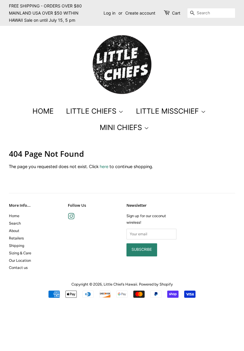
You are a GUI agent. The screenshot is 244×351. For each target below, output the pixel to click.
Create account (140, 12)
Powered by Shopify (156, 284)
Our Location (20, 260)
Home (43, 111)
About (14, 230)
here (104, 166)
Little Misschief (168, 111)
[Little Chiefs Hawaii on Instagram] (71, 217)
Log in (109, 12)
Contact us (18, 267)
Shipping (16, 245)
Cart (176, 12)
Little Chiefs (92, 111)
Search (15, 223)
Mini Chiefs (122, 127)
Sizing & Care (20, 253)
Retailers (16, 238)
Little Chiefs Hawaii (120, 284)
